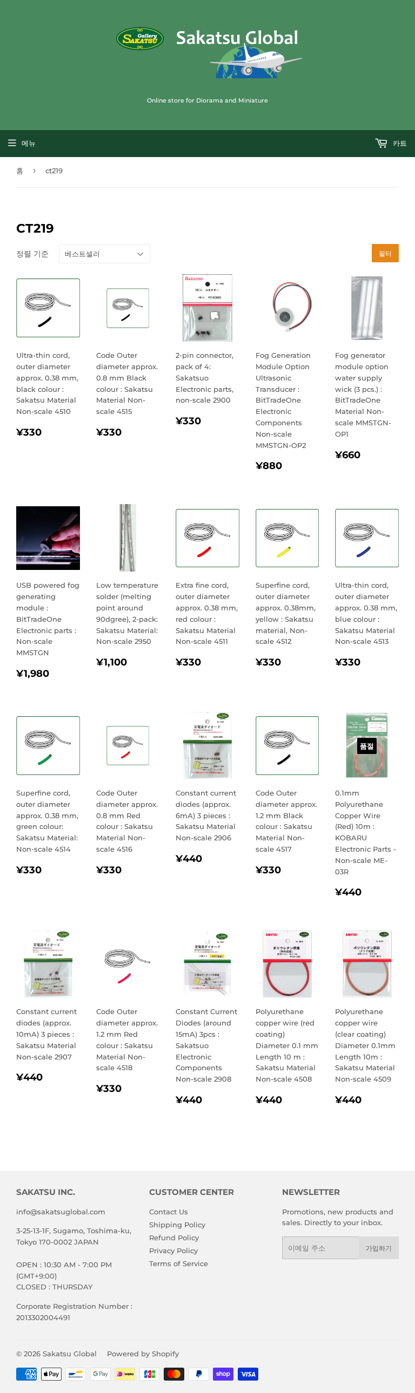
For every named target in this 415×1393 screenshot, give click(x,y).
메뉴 (29, 143)
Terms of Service (178, 1263)
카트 (399, 143)
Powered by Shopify (143, 1353)
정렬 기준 (32, 254)
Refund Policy (174, 1237)
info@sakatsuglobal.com (60, 1211)
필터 (385, 253)
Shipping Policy (177, 1224)
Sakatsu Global (70, 1353)
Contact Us (168, 1211)
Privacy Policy (173, 1250)
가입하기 (379, 1248)
